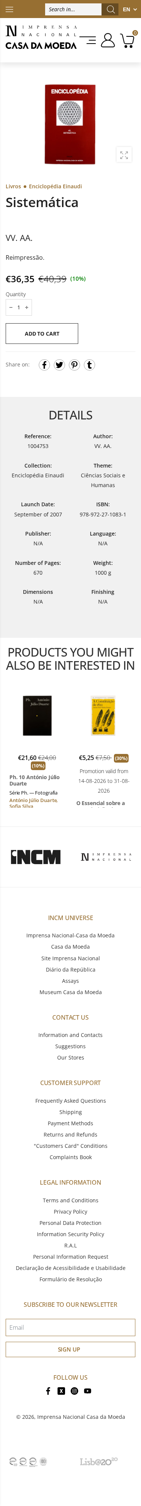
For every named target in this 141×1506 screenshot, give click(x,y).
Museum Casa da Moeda (70, 992)
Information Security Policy (70, 1234)
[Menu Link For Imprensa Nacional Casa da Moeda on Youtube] (87, 1390)
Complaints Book (71, 1157)
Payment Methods (70, 1123)
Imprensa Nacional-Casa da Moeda (70, 935)
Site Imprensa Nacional (70, 958)
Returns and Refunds (70, 1134)
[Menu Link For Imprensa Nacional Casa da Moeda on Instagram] (74, 1390)
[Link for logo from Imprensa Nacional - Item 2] (106, 857)
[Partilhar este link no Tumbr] (89, 365)
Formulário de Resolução (70, 1279)
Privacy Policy (70, 1211)
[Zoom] (124, 154)
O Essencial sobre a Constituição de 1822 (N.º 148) (102, 806)
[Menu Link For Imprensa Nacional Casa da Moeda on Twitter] (61, 1390)
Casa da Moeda (70, 946)
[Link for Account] (106, 40)
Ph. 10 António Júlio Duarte (34, 780)
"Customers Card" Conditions (71, 1145)
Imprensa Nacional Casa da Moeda (81, 1416)
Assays (70, 980)
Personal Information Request (70, 1256)
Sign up (69, 1349)
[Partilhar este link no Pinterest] (74, 365)
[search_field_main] (111, 9)
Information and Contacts (70, 1034)
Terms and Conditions (71, 1200)
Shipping (70, 1111)
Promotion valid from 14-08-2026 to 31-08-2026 (104, 780)
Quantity (16, 294)
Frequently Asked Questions (70, 1100)
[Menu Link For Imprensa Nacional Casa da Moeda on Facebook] (48, 1390)
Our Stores (70, 1057)
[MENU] (88, 40)
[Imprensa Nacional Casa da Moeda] (41, 40)
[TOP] (9, 9)
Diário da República (71, 969)
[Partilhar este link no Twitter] (59, 365)
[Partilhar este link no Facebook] (44, 365)
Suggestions (70, 1046)
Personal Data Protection (70, 1222)
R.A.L (70, 1245)
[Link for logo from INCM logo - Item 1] (35, 857)
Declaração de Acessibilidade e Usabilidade (71, 1267)
